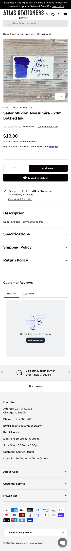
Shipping (7, 141)
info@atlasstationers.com (27, 425)
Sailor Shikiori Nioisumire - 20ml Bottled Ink (31, 34)
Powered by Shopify (35, 543)
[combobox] (35, 23)
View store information (20, 199)
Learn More (58, 6)
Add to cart (48, 168)
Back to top (35, 386)
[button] (58, 14)
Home (6, 34)
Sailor (6, 107)
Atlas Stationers (18, 543)
